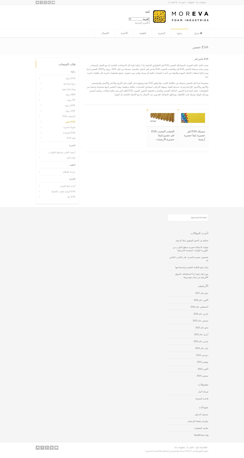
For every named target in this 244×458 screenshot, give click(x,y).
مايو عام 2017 (201, 293)
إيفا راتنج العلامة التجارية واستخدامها (191, 267)
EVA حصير (70, 122)
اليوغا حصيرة (69, 127)
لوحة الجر (71, 157)
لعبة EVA (71, 138)
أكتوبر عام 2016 (201, 300)
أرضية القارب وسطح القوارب (62, 152)
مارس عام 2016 (201, 314)
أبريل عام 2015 (201, 334)
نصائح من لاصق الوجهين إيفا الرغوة (192, 240)
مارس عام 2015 (201, 341)
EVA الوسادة (69, 132)
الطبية (143, 33)
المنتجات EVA (68, 116)
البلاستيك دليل (201, 447)
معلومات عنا (201, 2)
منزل (196, 33)
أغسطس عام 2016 (199, 307)
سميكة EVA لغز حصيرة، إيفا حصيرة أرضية (194, 135)
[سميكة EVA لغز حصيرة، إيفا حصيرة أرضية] (193, 118)
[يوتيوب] (53, 2)
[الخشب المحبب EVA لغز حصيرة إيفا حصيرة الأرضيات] (162, 118)
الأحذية (124, 33)
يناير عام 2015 (201, 348)
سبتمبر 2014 (202, 376)
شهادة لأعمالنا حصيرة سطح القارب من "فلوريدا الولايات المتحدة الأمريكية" (190, 249)
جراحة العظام (69, 171)
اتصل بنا (182, 2)
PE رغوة (71, 100)
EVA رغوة (70, 78)
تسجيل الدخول (201, 414)
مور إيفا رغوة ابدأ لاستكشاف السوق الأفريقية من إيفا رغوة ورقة (191, 276)
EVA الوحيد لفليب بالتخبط (63, 191)
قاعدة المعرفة (201, 398)
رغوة (179, 33)
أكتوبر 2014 (203, 369)
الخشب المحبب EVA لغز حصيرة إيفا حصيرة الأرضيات (162, 135)
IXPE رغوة (70, 105)
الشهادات (190, 2)
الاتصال (105, 33)
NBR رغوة (70, 94)
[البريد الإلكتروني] (37, 2)
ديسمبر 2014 (202, 355)
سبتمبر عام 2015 (200, 320)
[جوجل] (45, 2)
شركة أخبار (203, 391)
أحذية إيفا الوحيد (67, 186)
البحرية (161, 33)
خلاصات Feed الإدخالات (197, 421)
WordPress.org (201, 435)
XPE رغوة (70, 111)
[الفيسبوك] (41, 2)
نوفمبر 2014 (202, 362)
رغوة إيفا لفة (69, 84)
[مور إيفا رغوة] (180, 22)
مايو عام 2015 (201, 327)
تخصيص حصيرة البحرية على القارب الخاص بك (188, 259)
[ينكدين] (49, 2)
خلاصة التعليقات (201, 428)
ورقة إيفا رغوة (68, 89)
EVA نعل (71, 197)
